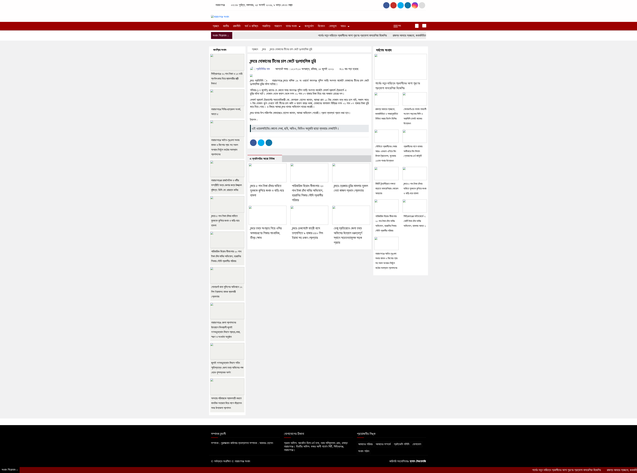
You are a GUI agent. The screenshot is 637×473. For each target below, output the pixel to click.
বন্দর (264, 49)
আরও (343, 26)
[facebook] (386, 5)
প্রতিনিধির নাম (262, 69)
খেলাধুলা (332, 26)
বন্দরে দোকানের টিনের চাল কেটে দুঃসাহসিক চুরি (291, 49)
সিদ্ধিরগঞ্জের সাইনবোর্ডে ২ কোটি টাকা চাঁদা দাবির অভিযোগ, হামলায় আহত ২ (415, 221)
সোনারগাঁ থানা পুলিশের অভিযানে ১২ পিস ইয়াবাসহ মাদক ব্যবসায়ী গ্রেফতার (226, 291)
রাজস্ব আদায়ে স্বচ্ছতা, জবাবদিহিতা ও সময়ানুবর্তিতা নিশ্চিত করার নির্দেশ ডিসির (411, 35)
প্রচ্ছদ (216, 26)
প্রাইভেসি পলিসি (401, 444)
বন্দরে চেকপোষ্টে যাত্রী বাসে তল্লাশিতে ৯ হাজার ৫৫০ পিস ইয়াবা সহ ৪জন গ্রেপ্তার (307, 233)
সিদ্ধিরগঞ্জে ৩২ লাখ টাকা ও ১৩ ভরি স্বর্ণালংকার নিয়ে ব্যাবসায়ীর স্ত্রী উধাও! (226, 78)
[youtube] (415, 5)
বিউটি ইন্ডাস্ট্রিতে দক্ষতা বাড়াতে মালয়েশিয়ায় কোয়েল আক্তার (386, 188)
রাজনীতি (237, 26)
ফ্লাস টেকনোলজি (418, 461)
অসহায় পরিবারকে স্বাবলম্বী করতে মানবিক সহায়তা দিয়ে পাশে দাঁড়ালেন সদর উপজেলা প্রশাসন (226, 403)
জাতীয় (226, 26)
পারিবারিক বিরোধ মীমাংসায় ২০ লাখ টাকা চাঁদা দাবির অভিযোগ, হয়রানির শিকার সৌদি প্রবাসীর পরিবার (226, 256)
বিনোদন (321, 26)
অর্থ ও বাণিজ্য (251, 26)
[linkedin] (408, 5)
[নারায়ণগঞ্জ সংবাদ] (220, 15)
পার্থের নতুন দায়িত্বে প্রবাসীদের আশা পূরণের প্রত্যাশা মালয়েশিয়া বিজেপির (335, 35)
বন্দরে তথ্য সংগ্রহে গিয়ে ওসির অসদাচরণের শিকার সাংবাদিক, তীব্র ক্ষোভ (266, 233)
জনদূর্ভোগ (309, 26)
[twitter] (393, 5)
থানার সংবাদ (291, 26)
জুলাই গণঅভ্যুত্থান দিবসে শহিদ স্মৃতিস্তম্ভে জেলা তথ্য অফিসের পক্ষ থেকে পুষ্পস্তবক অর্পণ (227, 367)
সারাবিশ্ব (266, 26)
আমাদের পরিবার (365, 444)
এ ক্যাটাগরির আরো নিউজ (262, 158)
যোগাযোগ (416, 444)
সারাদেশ (278, 26)
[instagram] (400, 5)
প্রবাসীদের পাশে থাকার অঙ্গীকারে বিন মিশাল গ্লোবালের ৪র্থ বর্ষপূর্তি (413, 151)
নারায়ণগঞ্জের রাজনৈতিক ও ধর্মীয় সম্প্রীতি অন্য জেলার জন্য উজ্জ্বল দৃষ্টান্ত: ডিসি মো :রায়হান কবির (226, 185)
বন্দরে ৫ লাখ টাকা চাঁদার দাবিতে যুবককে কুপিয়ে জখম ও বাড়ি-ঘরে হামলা (267, 190)
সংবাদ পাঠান (363, 451)
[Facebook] (253, 142)
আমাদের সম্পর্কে (383, 444)
